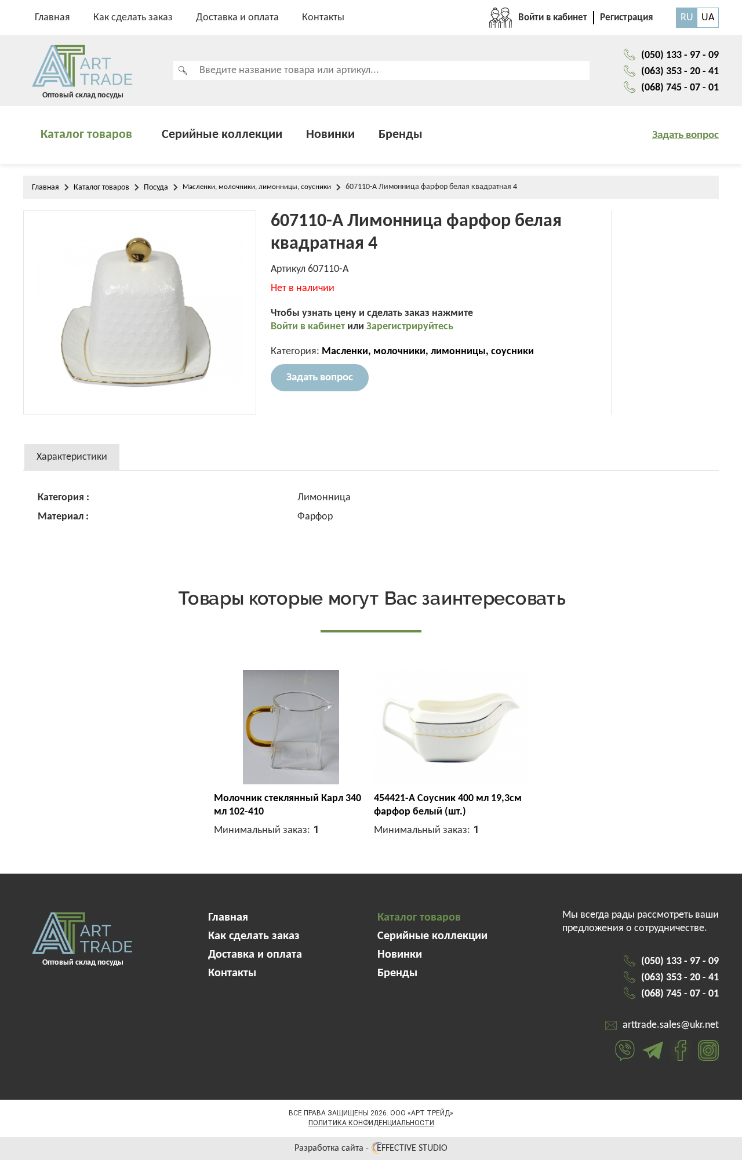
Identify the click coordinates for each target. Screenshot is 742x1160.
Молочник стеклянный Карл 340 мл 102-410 (287, 805)
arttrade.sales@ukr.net (671, 1025)
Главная (52, 17)
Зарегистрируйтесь (409, 326)
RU (687, 17)
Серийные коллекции (222, 134)
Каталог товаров (86, 134)
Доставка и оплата (237, 17)
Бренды (401, 134)
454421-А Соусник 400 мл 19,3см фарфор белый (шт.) (448, 805)
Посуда (156, 187)
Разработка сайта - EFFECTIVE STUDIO (371, 1148)
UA (707, 17)
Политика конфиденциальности (371, 1123)
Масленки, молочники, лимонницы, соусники (257, 187)
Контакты (323, 17)
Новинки (330, 134)
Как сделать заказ (133, 17)
